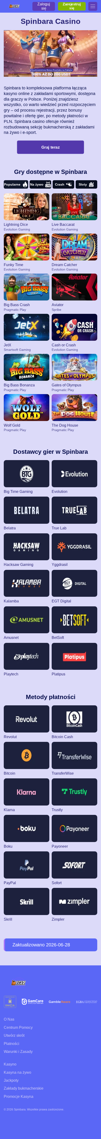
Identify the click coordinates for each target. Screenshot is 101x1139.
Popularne (12, 184)
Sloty (83, 184)
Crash (59, 184)
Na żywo (36, 184)
